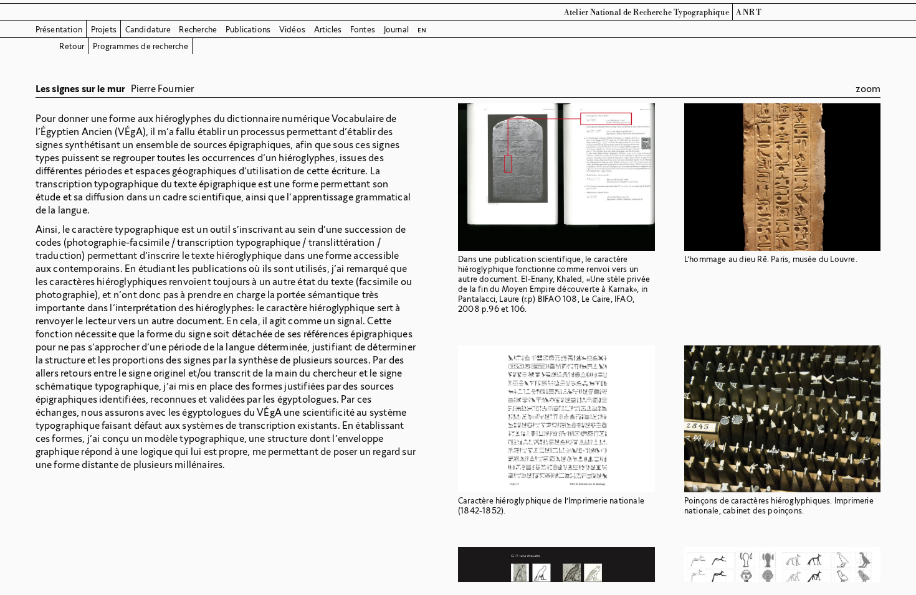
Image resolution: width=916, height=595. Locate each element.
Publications (248, 29)
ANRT (749, 12)
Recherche (198, 29)
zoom (868, 89)
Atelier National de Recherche (618, 12)
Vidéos (292, 29)
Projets (104, 29)
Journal (396, 29)
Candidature (148, 29)
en (421, 29)
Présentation (59, 29)
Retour (71, 46)
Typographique (701, 12)
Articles (328, 29)
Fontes (362, 29)
